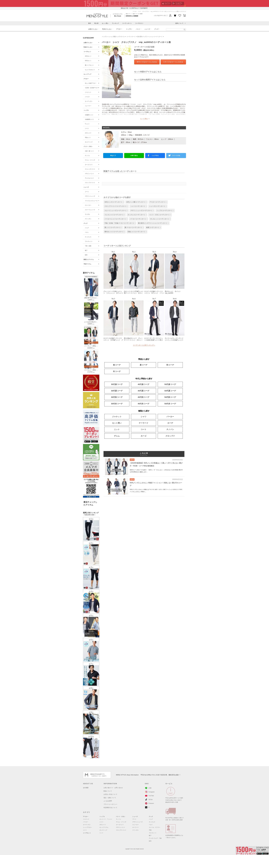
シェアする (155, 155)
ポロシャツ (88, 133)
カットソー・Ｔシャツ (106, 819)
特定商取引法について (110, 807)
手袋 (150, 830)
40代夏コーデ (143, 391)
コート (143, 429)
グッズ (156, 29)
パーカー (87, 97)
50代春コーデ (170, 384)
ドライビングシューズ (91, 200)
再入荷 (96, 23)
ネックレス (88, 237)
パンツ (138, 29)
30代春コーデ (117, 384)
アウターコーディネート (158, 202)
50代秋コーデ (170, 397)
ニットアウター (87, 827)
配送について (108, 791)
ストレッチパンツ (90, 169)
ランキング (115, 23)
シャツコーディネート (138, 206)
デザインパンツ (89, 173)
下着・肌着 (88, 246)
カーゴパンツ (88, 164)
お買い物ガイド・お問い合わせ (113, 787)
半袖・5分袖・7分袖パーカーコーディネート (119, 223)
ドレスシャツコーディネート (114, 215)
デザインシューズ (90, 196)
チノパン (87, 155)
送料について (179, 23)
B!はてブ (113, 155)
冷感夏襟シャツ (89, 119)
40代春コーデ (143, 384)
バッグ (87, 228)
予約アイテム (87, 264)
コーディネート (127, 23)
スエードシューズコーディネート (116, 210)
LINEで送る (134, 155)
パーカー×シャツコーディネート (115, 219)
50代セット (88, 60)
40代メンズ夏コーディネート (136, 202)
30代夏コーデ (117, 391)
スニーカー (88, 205)
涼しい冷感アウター (90, 83)
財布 (86, 255)
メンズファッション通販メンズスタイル (113, 36)
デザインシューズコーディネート (142, 210)
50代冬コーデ (170, 404)
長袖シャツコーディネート (136, 231)
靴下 (86, 250)
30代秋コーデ (117, 397)
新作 (89, 23)
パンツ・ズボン (88, 146)
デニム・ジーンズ (90, 160)
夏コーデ (143, 365)
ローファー (135, 827)
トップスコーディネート (164, 210)
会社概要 (85, 787)
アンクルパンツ (89, 178)
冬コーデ (117, 371)
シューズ (147, 29)
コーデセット (87, 51)
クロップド (170, 436)
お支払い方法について (110, 794)
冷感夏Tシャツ (89, 115)
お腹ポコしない (93, 29)
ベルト (87, 232)
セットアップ (87, 74)
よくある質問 (108, 801)
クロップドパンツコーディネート (116, 206)
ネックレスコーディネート (136, 215)
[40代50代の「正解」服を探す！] (184, 29)
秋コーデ (170, 365)
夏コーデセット (89, 65)
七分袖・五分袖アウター (92, 87)
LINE (150, 788)
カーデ (170, 423)
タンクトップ (88, 142)
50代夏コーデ (170, 391)
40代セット (88, 56)
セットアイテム (104, 827)
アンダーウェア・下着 (155, 838)
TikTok (150, 799)
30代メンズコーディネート (113, 202)
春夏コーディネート (152, 227)
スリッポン (88, 219)
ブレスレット (88, 241)
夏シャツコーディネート (113, 227)
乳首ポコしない (107, 29)
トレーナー (88, 106)
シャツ (87, 128)
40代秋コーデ (143, 397)
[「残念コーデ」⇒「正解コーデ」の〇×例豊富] (132, 15)
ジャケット (88, 92)
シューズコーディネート (157, 206)
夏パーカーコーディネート (133, 227)
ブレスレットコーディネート (159, 219)
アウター (119, 29)
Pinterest (151, 803)
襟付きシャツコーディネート (114, 231)
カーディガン (88, 101)
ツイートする (176, 155)
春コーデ (117, 365)
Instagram (151, 792)
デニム (117, 436)
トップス (129, 29)
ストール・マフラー (154, 827)
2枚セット (88, 137)
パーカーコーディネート (138, 219)
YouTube (151, 795)
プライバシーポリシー (110, 804)
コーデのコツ (139, 23)
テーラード (143, 423)
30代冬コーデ (117, 404)
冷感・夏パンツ (89, 151)
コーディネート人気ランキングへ (144, 345)
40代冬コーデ (143, 404)
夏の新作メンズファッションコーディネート (150, 36)
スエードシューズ (90, 209)
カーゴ (143, 436)
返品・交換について (110, 797)
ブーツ (87, 191)
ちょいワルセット (90, 69)
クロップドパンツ (90, 182)
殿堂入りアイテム (89, 259)
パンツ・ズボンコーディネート (159, 215)
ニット (117, 429)
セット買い (105, 23)
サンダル (87, 214)
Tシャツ (87, 124)
